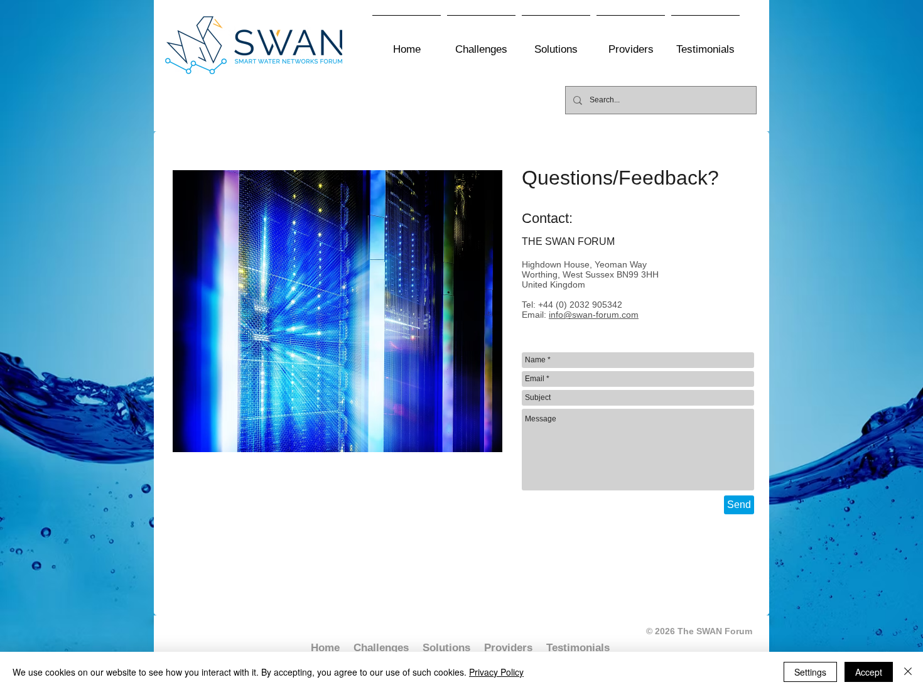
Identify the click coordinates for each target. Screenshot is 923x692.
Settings (810, 672)
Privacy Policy (496, 672)
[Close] (907, 672)
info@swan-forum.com (594, 315)
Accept (868, 672)
